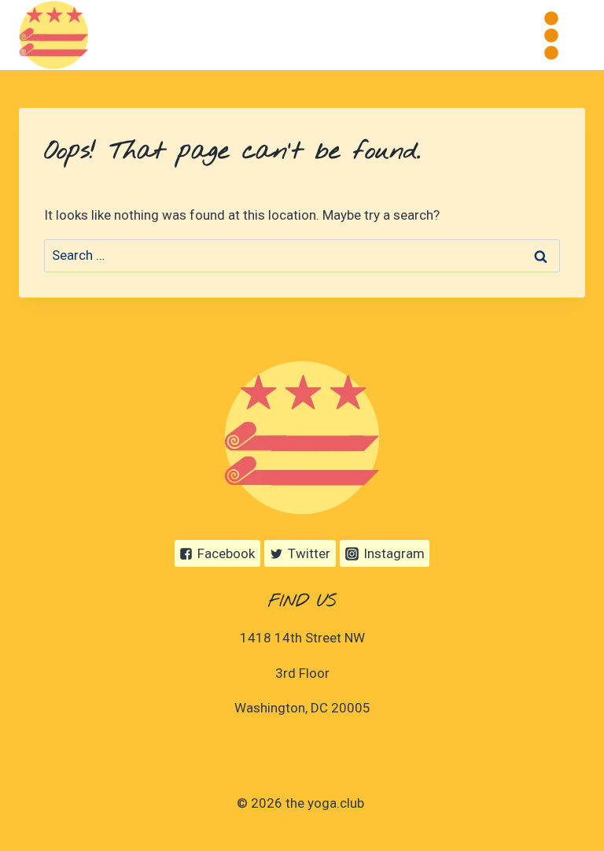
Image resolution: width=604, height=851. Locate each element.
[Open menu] (551, 35)
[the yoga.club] (54, 35)
